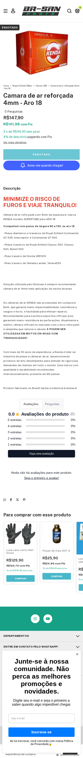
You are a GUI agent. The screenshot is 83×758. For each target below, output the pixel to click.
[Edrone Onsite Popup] (41, 379)
